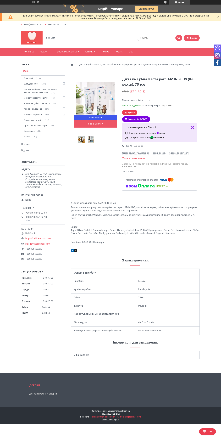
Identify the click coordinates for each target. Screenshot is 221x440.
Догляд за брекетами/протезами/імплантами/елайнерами (40, 91)
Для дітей (28, 78)
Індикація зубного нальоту (37, 103)
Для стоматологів (33, 120)
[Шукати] (178, 38)
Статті (132, 52)
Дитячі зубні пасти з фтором (116, 64)
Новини (119, 52)
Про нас (105, 52)
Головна (29, 52)
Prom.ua (126, 411)
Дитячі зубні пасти (89, 64)
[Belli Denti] (32, 43)
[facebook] (72, 251)
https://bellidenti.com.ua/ (38, 238)
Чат (210, 431)
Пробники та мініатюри (35, 125)
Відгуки (25, 150)
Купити (131, 112)
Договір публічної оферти (43, 393)
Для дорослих (31, 84)
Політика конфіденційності (128, 417)
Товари (43, 52)
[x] (75, 251)
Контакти (90, 52)
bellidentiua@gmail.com (37, 244)
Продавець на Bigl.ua (110, 414)
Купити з (132, 119)
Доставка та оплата (68, 52)
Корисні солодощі (33, 109)
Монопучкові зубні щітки (36, 98)
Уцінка (27, 136)
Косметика (29, 131)
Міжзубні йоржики (33, 114)
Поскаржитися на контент (103, 417)
